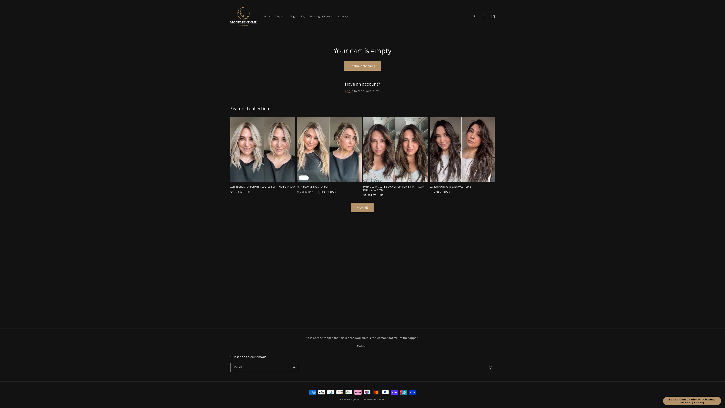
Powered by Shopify (376, 399)
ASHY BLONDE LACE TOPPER (313, 186)
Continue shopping (362, 66)
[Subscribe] (294, 367)
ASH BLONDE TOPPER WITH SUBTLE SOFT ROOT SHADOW (262, 186)
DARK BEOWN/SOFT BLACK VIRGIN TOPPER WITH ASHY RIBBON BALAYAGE (393, 188)
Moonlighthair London (356, 399)
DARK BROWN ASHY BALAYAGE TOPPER (451, 186)
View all (362, 207)
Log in (349, 91)
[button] (476, 16)
